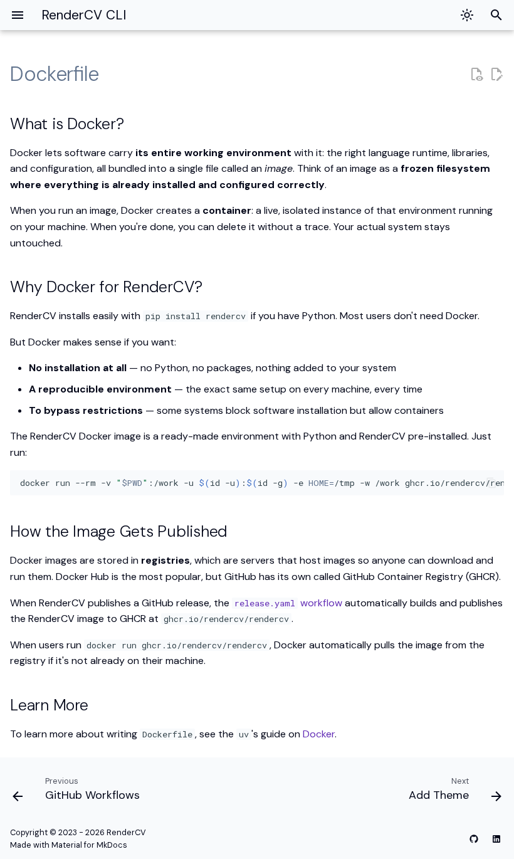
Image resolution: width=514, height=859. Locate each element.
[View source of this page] (476, 74)
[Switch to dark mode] (467, 15)
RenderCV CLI (83, 15)
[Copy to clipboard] (491, 482)
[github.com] (474, 839)
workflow (288, 602)
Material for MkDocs (89, 845)
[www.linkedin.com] (496, 839)
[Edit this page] (496, 74)
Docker (319, 733)
